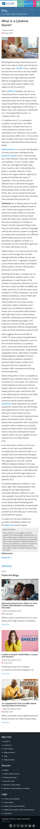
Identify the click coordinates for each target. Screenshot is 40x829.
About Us (7, 741)
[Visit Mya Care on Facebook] (14, 825)
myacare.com (6, 821)
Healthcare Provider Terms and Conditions (19, 810)
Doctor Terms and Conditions (14, 806)
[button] (34, 4)
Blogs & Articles (9, 752)
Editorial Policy (9, 760)
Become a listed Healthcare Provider (17, 788)
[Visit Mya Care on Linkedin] (22, 825)
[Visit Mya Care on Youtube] (29, 825)
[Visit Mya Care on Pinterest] (33, 825)
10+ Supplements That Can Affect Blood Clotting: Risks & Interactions (19, 704)
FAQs (6, 756)
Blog (8, 14)
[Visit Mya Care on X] (18, 825)
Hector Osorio (8, 30)
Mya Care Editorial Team (12, 611)
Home (4, 14)
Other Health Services (12, 774)
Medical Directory (10, 777)
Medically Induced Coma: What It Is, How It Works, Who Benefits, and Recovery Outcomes (19, 605)
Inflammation (8, 149)
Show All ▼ (7, 557)
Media (6, 770)
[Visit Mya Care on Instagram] (26, 825)
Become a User (9, 781)
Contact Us (8, 745)
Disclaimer (8, 813)
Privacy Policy (8, 802)
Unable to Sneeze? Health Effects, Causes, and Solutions (20, 655)
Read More (5, 624)
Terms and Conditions (12, 799)
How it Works (8, 749)
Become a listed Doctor (12, 785)
